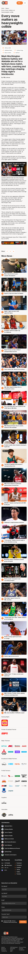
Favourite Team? (5, 914)
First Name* (4, 886)
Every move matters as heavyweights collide (8, 11)
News (7, 8)
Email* (3, 900)
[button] (20, 3)
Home (2, 8)
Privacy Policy (13, 922)
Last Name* (4, 893)
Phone (3, 907)
